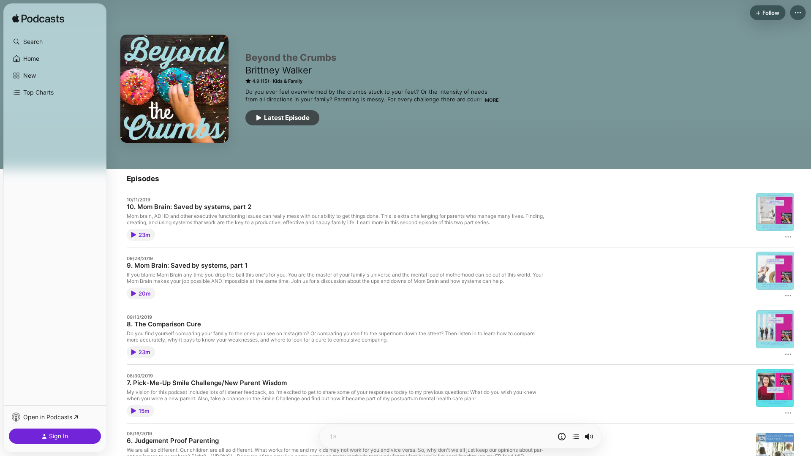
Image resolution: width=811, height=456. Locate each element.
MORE (492, 100)
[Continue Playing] (576, 436)
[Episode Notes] (562, 436)
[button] (55, 42)
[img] (38, 19)
